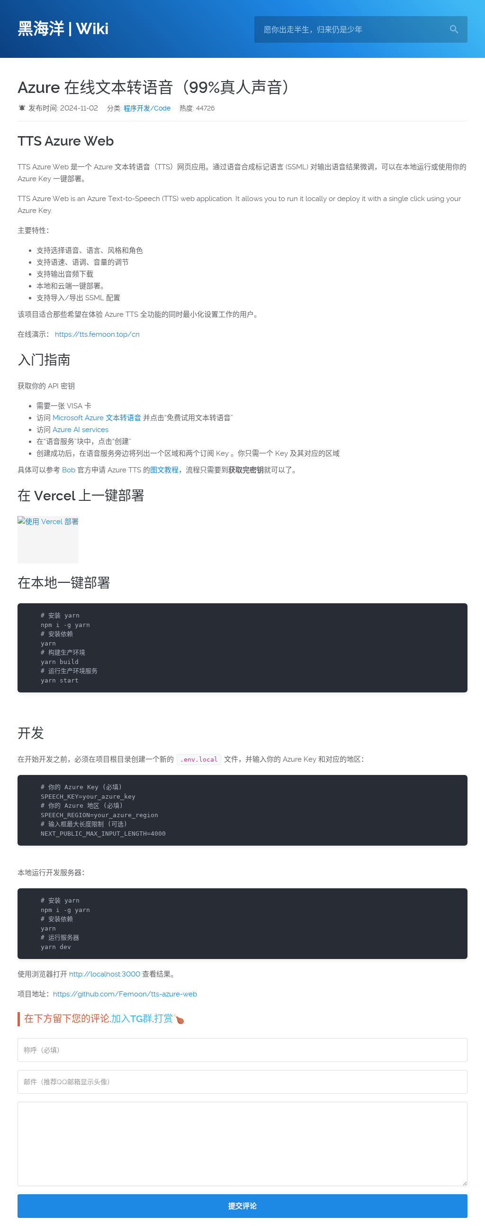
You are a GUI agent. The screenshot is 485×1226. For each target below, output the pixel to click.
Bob (68, 470)
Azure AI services (80, 429)
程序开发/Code (147, 108)
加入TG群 (131, 1018)
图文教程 (164, 470)
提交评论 (242, 1206)
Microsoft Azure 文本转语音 (97, 418)
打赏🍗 (169, 1018)
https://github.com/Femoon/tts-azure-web (125, 994)
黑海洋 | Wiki (63, 29)
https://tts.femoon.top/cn (97, 334)
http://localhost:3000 (104, 974)
